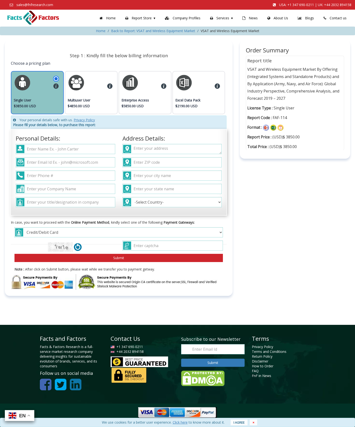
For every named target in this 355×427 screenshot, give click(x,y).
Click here (180, 422)
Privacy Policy (84, 120)
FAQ (255, 371)
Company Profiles (186, 18)
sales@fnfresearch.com (34, 4)
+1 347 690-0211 (300, 4)
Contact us (338, 18)
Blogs (309, 18)
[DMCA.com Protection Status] (203, 378)
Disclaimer (260, 361)
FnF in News (261, 375)
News (253, 18)
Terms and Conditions (269, 351)
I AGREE (239, 422)
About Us (280, 18)
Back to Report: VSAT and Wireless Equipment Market (153, 30)
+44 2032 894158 (337, 4)
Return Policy (262, 356)
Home (110, 18)
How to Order (262, 366)
